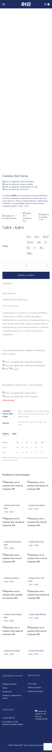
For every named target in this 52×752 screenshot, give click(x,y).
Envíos (4, 688)
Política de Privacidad (35, 691)
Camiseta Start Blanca (36, 505)
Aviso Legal (32, 684)
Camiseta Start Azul (36, 542)
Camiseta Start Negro (12, 651)
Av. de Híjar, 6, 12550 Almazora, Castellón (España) (12, 723)
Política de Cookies (34, 687)
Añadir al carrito (26, 275)
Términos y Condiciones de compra (11, 697)
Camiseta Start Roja (36, 651)
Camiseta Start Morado (37, 614)
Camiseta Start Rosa (11, 578)
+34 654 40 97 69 (8, 718)
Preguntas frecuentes (9, 684)
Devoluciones (7, 692)
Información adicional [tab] (15, 300)
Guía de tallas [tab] (10, 306)
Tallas (5, 246)
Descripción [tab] (8, 294)
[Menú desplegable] (3, 4)
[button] (28, 236)
